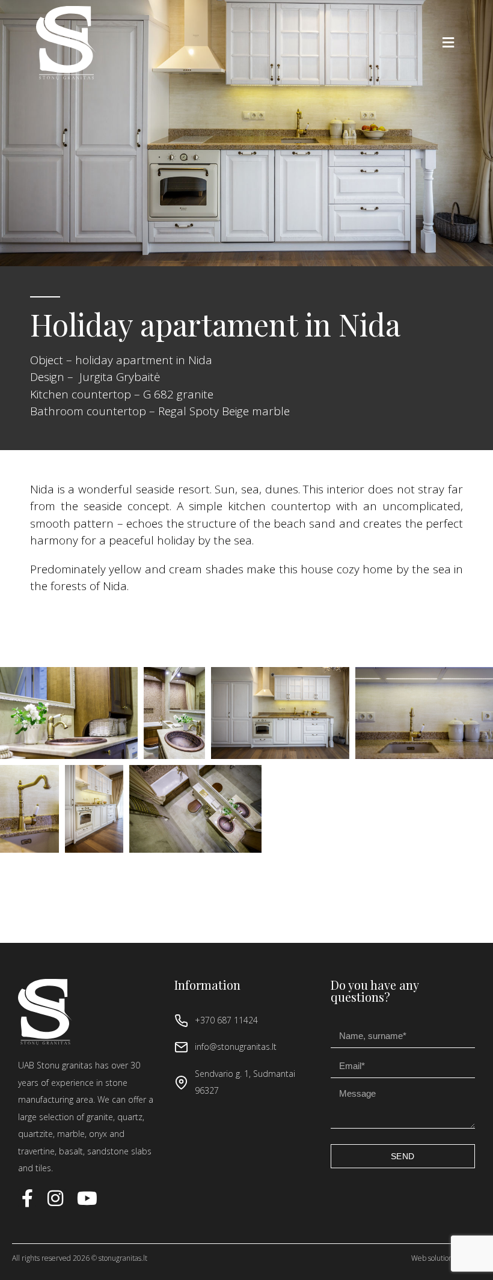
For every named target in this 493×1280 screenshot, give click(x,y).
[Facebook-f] (27, 1198)
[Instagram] (57, 1198)
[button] (448, 43)
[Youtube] (87, 1198)
